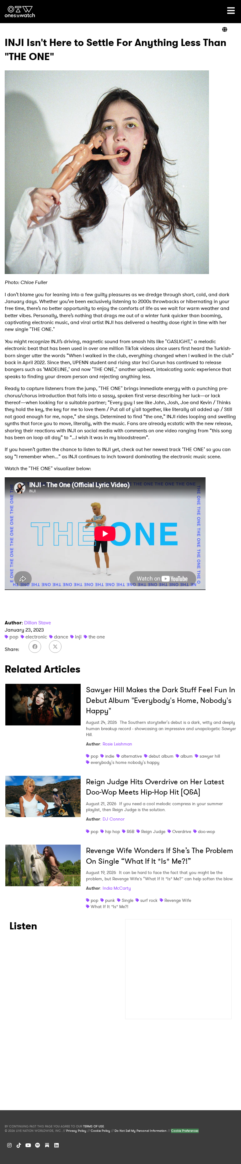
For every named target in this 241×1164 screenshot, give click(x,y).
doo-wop (206, 831)
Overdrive (181, 831)
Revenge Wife (177, 900)
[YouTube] (28, 1145)
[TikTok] (19, 1145)
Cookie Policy (100, 1131)
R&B (130, 831)
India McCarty (117, 888)
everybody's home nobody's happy (125, 762)
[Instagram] (9, 1145)
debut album (161, 756)
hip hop (112, 831)
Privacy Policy (76, 1131)
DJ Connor (114, 819)
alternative (131, 756)
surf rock (149, 900)
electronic (36, 636)
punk (110, 900)
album (186, 756)
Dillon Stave (37, 622)
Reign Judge (153, 831)
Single (127, 900)
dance (61, 636)
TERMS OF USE (93, 1126)
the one (96, 636)
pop (14, 636)
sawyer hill (210, 756)
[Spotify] (37, 1145)
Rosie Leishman (117, 744)
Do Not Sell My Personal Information (141, 1131)
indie (109, 756)
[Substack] (47, 1145)
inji (78, 636)
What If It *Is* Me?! (109, 906)
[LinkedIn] (56, 1145)
